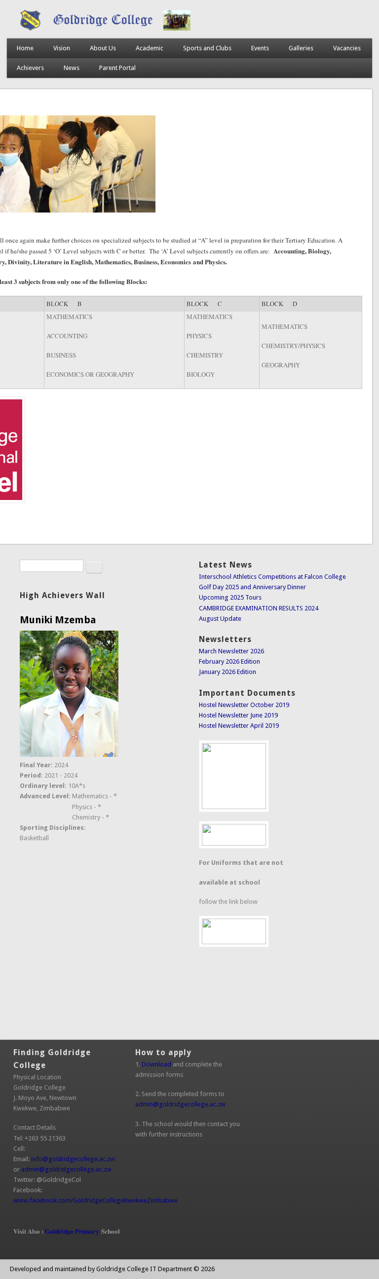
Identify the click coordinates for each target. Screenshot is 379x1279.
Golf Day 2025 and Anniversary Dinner (252, 587)
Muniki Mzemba (58, 620)
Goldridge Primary (72, 1231)
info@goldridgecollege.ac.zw (76, 1159)
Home (25, 48)
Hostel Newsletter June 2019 (238, 715)
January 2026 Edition (227, 671)
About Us (103, 48)
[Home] (190, 28)
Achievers (30, 67)
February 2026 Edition (229, 661)
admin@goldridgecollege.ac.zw (69, 1169)
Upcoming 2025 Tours (230, 597)
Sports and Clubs (207, 48)
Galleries (301, 48)
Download (156, 1064)
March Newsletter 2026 (231, 651)
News (71, 67)
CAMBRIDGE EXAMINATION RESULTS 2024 (258, 608)
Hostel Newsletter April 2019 (239, 725)
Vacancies (347, 48)
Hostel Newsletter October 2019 (244, 705)
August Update (220, 618)
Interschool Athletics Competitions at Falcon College (272, 576)
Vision (61, 48)
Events (260, 48)
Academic (149, 48)
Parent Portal (117, 67)
